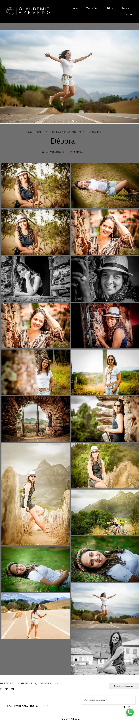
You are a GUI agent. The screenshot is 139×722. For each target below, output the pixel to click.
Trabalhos (92, 8)
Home (74, 8)
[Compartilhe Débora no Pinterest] (12, 689)
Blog (110, 8)
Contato (128, 14)
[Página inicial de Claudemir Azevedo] (28, 11)
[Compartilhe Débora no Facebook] (1, 689)
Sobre (125, 8)
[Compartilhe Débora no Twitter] (6, 689)
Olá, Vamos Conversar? (95, 699)
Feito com (70, 719)
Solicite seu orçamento (123, 686)
